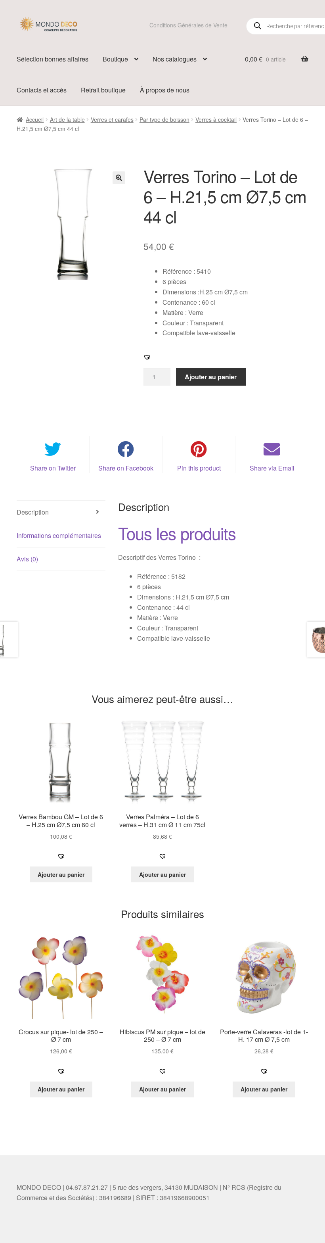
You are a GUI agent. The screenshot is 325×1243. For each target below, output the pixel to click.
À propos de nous (164, 89)
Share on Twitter (53, 468)
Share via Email (272, 468)
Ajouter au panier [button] (61, 874)
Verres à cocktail (216, 119)
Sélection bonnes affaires (52, 58)
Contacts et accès (42, 89)
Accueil (35, 119)
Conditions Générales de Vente (188, 25)
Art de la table (67, 119)
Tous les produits (177, 533)
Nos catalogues (175, 58)
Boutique (115, 58)
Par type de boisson (164, 119)
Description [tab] (33, 512)
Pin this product (199, 468)
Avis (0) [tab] (27, 558)
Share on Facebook (125, 468)
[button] (119, 177)
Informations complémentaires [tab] (59, 535)
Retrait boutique (103, 89)
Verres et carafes (112, 119)
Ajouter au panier (211, 376)
